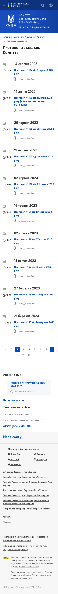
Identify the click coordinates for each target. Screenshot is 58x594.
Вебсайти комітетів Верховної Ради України (23, 477)
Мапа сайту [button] (12, 437)
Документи (19, 37)
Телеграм (15, 465)
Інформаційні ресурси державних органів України (26, 509)
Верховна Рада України (34, 27)
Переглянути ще (14, 400)
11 (23, 355)
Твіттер (40, 454)
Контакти (7, 517)
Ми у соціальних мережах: (24, 449)
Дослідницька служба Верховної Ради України (25, 490)
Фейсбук (15, 454)
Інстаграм (41, 459)
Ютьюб (14, 459)
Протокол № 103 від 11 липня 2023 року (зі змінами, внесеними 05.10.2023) (33, 101)
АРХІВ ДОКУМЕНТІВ (17, 426)
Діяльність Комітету (36, 37)
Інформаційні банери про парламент (22, 420)
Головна (6, 37)
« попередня (6, 349)
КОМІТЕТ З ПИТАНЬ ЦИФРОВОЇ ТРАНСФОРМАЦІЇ (32, 19)
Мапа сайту (8, 522)
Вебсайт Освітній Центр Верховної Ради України (26, 496)
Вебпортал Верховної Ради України (19, 472)
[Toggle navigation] (4, 5)
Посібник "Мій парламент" (17, 414)
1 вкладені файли (26, 79)
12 (29, 355)
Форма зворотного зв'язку (27, 567)
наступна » (35, 355)
